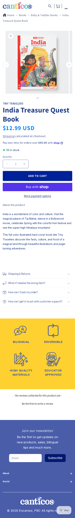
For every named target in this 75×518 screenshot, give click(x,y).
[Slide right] (69, 64)
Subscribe (55, 458)
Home (10, 15)
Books (22, 15)
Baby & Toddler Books (44, 15)
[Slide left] (6, 64)
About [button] (6, 473)
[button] (49, 6)
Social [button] (6, 481)
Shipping (9, 136)
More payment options (37, 196)
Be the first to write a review (37, 403)
